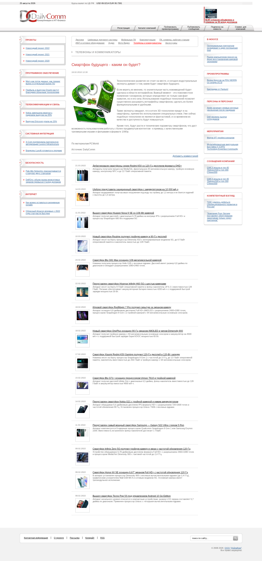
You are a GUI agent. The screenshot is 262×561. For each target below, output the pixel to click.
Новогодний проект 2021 (37, 54)
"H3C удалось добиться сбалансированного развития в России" (222, 204)
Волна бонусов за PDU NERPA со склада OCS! (222, 81)
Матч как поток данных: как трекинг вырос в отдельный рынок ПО (43, 82)
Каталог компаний (147, 28)
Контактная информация (36, 538)
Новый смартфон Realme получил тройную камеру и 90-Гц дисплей (130, 236)
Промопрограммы (218, 74)
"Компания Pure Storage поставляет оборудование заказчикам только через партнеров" (219, 216)
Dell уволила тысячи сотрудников (217, 118)
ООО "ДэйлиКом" (233, 548)
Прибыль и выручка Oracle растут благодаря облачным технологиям (42, 91)
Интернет (31, 194)
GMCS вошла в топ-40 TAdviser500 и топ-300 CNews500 (218, 169)
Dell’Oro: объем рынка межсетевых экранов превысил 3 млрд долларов (43, 180)
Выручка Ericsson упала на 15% (41, 121)
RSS (102, 538)
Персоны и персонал (220, 101)
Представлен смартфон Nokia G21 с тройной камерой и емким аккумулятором (135, 401)
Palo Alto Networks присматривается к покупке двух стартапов (43, 172)
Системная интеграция (40, 133)
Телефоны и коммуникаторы (98, 52)
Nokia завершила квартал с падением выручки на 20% (39, 114)
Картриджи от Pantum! (217, 89)
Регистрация (123, 28)
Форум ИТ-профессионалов (220, 138)
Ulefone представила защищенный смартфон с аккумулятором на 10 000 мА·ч (135, 189)
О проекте (59, 538)
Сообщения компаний (221, 161)
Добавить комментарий (185, 156)
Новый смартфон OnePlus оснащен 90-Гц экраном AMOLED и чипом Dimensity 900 (138, 331)
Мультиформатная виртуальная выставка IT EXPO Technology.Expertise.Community (222, 146)
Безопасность (35, 163)
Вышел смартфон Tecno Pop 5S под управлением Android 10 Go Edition (132, 496)
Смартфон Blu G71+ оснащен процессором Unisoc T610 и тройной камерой (134, 378)
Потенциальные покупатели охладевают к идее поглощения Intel (222, 47)
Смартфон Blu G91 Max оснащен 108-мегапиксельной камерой (127, 260)
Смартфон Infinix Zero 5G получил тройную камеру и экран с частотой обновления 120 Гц (141, 448)
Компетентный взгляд (221, 196)
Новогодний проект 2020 (37, 61)
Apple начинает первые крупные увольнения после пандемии (222, 109)
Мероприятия (215, 131)
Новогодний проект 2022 (37, 48)
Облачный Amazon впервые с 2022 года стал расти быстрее (43, 212)
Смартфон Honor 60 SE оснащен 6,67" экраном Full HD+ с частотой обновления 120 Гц (140, 472)
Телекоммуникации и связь (43, 104)
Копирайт (89, 538)
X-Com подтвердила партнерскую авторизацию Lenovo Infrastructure (42, 143)
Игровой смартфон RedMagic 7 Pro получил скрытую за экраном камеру (132, 307)
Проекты (31, 40)
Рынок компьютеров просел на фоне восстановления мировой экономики (222, 59)
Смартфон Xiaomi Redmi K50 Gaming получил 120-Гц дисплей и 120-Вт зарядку (136, 354)
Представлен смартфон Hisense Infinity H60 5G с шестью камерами (129, 283)
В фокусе (212, 39)
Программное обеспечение (42, 73)
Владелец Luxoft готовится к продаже (44, 150)
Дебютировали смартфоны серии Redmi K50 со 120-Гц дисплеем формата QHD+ (137, 166)
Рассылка (74, 538)
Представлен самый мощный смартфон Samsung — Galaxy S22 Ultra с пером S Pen (138, 425)
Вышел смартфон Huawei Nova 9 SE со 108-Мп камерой (123, 213)
